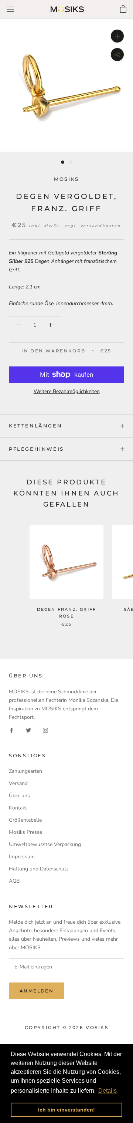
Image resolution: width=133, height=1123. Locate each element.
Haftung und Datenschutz (38, 868)
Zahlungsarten (25, 771)
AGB (14, 880)
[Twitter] (28, 729)
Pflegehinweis (36, 449)
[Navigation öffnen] (10, 9)
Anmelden (37, 991)
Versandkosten (100, 225)
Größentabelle (25, 819)
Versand (18, 783)
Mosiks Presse (25, 832)
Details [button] (107, 1091)
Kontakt (18, 807)
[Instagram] (45, 729)
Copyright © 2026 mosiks (66, 1027)
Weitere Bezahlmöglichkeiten (67, 391)
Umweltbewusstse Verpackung (45, 844)
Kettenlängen (35, 426)
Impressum (22, 856)
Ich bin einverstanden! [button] (66, 1110)
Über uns (19, 795)
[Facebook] (11, 729)
